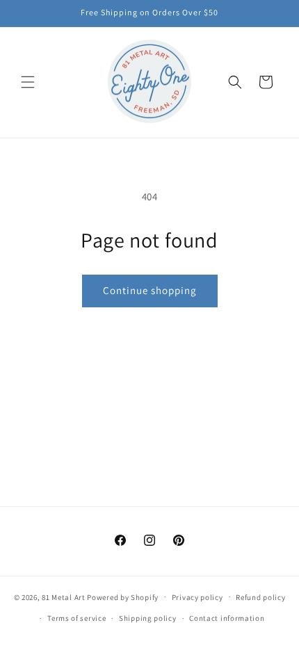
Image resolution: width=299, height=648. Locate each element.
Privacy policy (197, 597)
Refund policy (260, 597)
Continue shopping (150, 290)
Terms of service (76, 618)
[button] (28, 82)
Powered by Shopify (123, 596)
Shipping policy (148, 618)
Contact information (226, 618)
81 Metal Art (63, 596)
